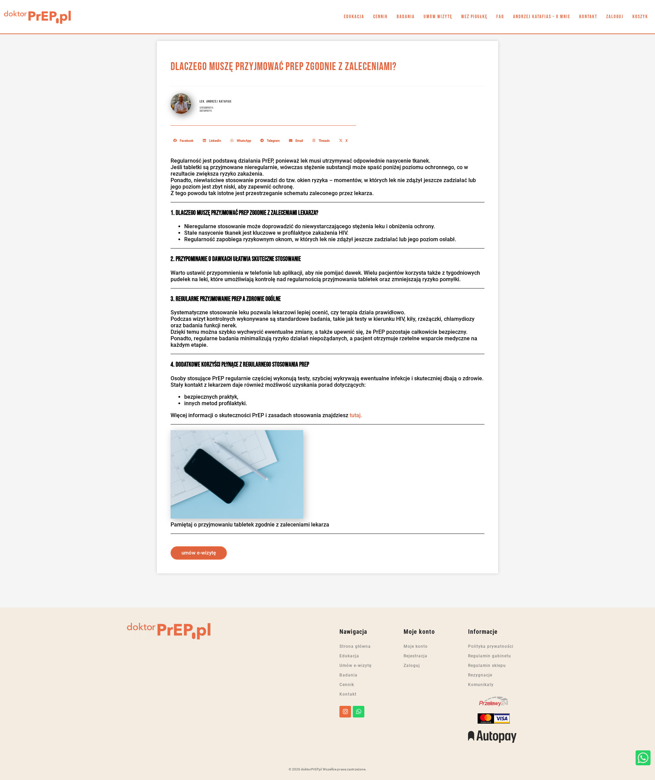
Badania (406, 16)
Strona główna (355, 646)
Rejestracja (415, 656)
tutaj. (356, 415)
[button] (183, 140)
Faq (500, 16)
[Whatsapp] (358, 711)
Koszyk (640, 16)
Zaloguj (615, 16)
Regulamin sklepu (487, 665)
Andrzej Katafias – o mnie (541, 16)
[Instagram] (345, 711)
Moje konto (416, 646)
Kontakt (588, 16)
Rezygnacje (480, 675)
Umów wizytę (438, 16)
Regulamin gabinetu (489, 656)
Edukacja (354, 16)
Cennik (380, 16)
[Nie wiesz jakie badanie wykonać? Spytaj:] (643, 757)
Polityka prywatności (490, 646)
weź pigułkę (474, 16)
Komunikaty (481, 684)
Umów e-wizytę (355, 665)
